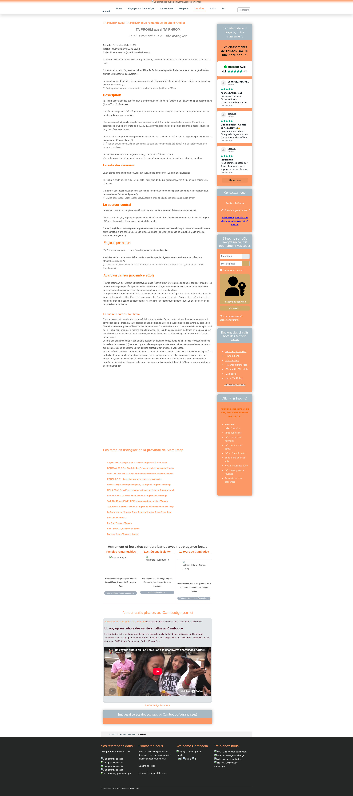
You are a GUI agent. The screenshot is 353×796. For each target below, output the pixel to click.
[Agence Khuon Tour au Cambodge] (112, 762)
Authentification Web (235, 301)
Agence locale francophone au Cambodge (125, 621)
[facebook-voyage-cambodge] (229, 755)
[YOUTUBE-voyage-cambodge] (230, 751)
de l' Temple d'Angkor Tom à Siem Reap (139, 512)
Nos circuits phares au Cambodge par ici (158, 612)
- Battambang (232, 360)
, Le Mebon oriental (123, 528)
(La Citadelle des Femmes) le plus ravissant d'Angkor (140, 468)
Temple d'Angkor (119, 523)
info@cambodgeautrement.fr (235, 210)
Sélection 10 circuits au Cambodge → (194, 598)
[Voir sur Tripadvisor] (223, 83)
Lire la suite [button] (226, 105)
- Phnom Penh (232, 355)
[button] (119, 8)
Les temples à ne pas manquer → (120, 593)
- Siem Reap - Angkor (235, 351)
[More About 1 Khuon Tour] (112, 766)
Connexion (234, 308)
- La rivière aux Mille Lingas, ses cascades (134, 479)
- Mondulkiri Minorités (236, 369)
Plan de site (134, 789)
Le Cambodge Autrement (157, 705)
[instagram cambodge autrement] (231, 764)
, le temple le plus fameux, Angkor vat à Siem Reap (137, 462)
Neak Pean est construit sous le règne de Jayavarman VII (140, 490)
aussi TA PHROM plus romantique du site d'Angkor (137, 501)
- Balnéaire (230, 373)
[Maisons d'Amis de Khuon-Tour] (112, 759)
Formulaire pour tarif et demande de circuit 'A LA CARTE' (234, 221)
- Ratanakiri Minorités (236, 364)
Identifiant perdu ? (229, 319)
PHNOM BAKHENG (116, 517)
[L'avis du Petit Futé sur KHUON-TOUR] (112, 770)
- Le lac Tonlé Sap (233, 378)
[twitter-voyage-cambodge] (227, 759)
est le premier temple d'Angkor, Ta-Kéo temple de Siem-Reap (140, 506)
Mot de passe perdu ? (231, 316)
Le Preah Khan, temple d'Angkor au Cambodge (137, 495)
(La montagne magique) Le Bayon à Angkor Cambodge (139, 484)
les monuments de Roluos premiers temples (140, 473)
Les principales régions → (157, 592)
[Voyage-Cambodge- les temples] (193, 753)
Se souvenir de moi (233, 270)
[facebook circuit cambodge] (116, 773)
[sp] (187, 759)
